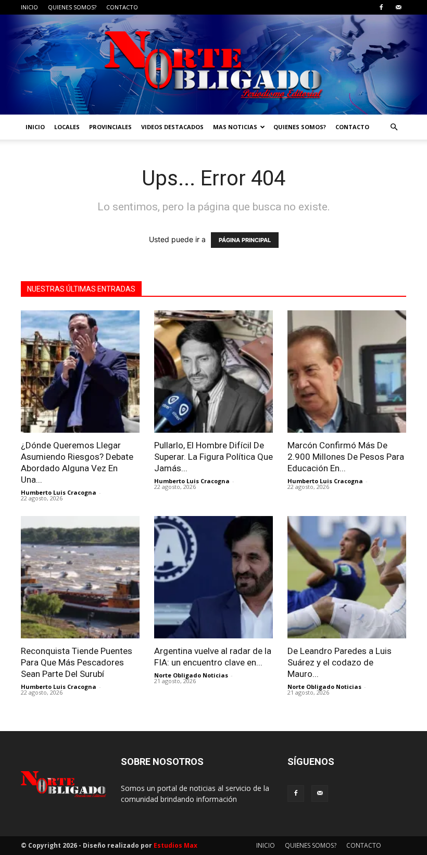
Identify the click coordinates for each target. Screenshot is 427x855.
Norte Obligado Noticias (191, 675)
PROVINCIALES (110, 127)
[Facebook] (381, 7)
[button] (393, 127)
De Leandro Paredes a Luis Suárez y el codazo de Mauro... (339, 662)
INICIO (29, 7)
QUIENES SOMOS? (72, 7)
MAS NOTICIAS (235, 127)
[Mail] (398, 7)
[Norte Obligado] (213, 65)
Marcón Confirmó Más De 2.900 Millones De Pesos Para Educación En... (345, 456)
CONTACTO (122, 7)
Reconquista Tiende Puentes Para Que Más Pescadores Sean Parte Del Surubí (76, 662)
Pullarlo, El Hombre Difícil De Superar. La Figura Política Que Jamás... (213, 456)
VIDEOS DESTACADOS (172, 127)
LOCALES (67, 127)
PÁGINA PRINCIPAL (245, 240)
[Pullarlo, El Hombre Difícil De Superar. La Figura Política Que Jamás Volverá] (213, 371)
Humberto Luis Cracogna (58, 492)
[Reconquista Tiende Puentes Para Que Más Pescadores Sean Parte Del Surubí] (80, 577)
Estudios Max (175, 845)
